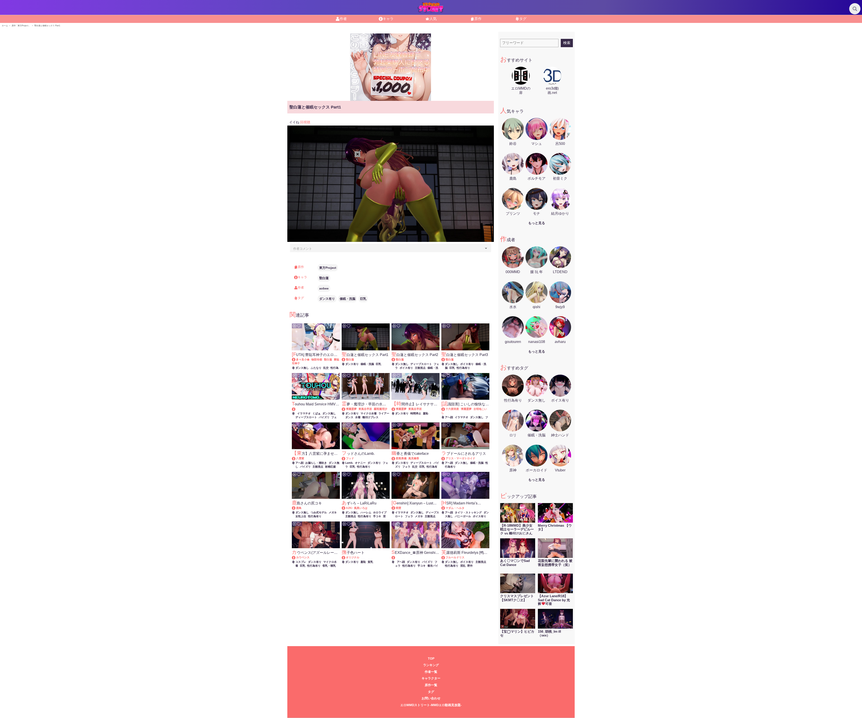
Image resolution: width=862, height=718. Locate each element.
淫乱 (463, 565)
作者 (343, 19)
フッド (350, 458)
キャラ (388, 19)
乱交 (326, 367)
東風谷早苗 (365, 409)
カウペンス (303, 557)
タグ (522, 19)
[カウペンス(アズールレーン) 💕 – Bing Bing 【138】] (295, 557)
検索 (566, 43)
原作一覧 (431, 685)
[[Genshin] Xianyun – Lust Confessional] (395, 508)
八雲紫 (300, 458)
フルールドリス (455, 557)
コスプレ (300, 561)
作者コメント (302, 248)
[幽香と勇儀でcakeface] (395, 458)
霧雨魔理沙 (380, 409)
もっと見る (536, 223)
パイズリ (324, 417)
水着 (358, 417)
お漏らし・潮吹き (316, 462)
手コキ (377, 516)
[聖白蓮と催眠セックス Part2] (395, 359)
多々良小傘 (303, 359)
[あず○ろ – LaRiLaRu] (345, 508)
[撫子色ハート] (345, 557)
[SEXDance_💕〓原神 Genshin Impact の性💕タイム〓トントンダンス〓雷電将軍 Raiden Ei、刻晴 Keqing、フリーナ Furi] (415, 557)
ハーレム (366, 512)
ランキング (431, 665)
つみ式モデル (319, 512)
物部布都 (316, 359)
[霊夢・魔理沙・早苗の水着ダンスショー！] (345, 409)
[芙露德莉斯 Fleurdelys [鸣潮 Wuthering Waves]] (445, 557)
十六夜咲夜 (452, 409)
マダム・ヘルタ (455, 508)
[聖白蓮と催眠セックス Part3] (445, 359)
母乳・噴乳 (329, 565)
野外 (470, 565)
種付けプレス (370, 417)
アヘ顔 (449, 417)
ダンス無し (302, 367)
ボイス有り (406, 367)
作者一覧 (431, 672)
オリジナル (352, 557)
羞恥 (425, 413)
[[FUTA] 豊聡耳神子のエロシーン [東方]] (295, 359)
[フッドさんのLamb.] (345, 458)
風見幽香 (413, 458)
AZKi (349, 508)
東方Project (327, 268)
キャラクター (431, 678)
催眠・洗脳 (347, 298)
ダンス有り (327, 298)
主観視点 (420, 367)
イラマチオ (304, 413)
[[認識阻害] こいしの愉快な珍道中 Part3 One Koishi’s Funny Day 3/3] (445, 409)
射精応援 (330, 466)
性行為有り (463, 367)
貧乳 (370, 561)
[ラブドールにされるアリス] (445, 458)
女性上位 (300, 516)
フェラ (406, 466)
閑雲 (398, 508)
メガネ (333, 512)
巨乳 (363, 298)
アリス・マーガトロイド (460, 458)
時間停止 (415, 413)
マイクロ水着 (369, 413)
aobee (324, 288)
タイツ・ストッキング (468, 512)
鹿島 (298, 508)
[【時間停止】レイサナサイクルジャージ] (395, 409)
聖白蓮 (324, 278)
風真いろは (360, 508)
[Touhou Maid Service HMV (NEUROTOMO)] (316, 409)
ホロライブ (380, 512)
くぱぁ (316, 413)
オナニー (360, 462)
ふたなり (316, 367)
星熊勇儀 (401, 458)
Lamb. (349, 462)
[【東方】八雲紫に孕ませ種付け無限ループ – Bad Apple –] (295, 458)
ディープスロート (421, 364)
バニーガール (463, 516)
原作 (478, 19)
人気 (433, 19)
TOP (431, 658)
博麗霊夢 (351, 409)
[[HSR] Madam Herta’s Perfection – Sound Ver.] (445, 508)
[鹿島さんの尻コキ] (295, 508)
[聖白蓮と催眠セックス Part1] (345, 359)
